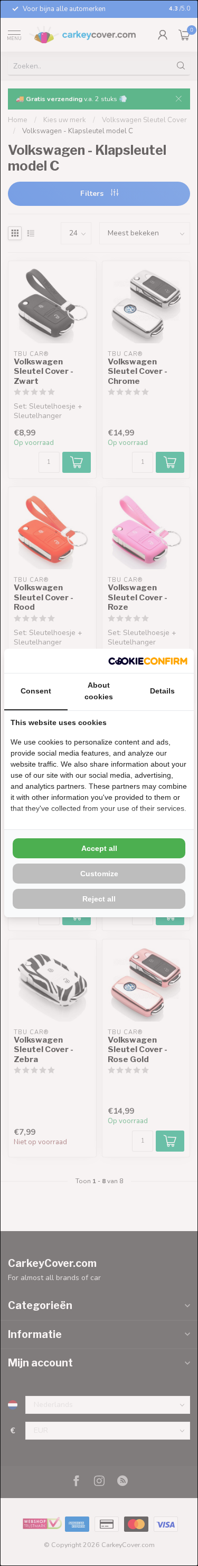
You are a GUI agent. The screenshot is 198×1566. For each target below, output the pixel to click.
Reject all (99, 899)
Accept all (99, 848)
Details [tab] (162, 691)
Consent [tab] (36, 691)
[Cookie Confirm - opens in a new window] (147, 661)
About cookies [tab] (98, 691)
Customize (99, 873)
